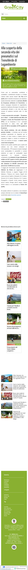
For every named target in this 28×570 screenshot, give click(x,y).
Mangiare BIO (7, 512)
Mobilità (6, 497)
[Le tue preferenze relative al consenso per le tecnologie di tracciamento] (20, 568)
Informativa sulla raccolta (6, 568)
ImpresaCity (22, 1)
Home (3, 18)
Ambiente (6, 494)
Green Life (9, 43)
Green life (6, 201)
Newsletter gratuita (16, 195)
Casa (5, 499)
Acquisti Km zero (8, 509)
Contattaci (6, 486)
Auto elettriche (7, 508)
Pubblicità (6, 484)
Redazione (6, 480)
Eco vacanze (7, 511)
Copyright (6, 481)
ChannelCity (14, 1)
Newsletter (6, 487)
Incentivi (6, 506)
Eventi (5, 515)
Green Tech (7, 514)
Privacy (6, 483)
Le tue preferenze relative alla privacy (12, 566)
